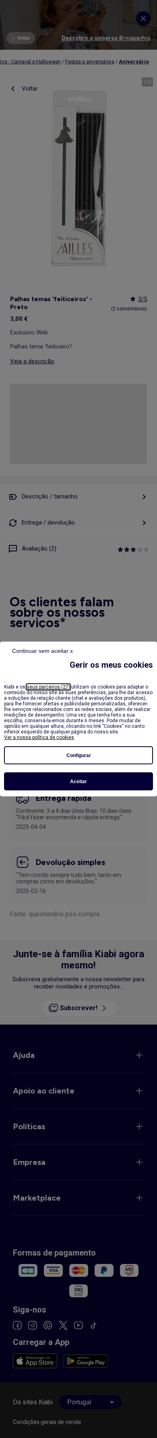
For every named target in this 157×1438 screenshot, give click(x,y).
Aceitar (78, 781)
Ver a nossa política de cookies (39, 737)
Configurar (78, 755)
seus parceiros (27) (48, 687)
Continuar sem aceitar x (42, 651)
